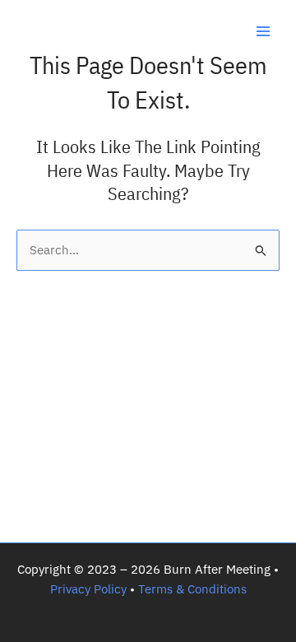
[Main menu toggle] (263, 31)
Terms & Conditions (192, 589)
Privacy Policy (88, 589)
